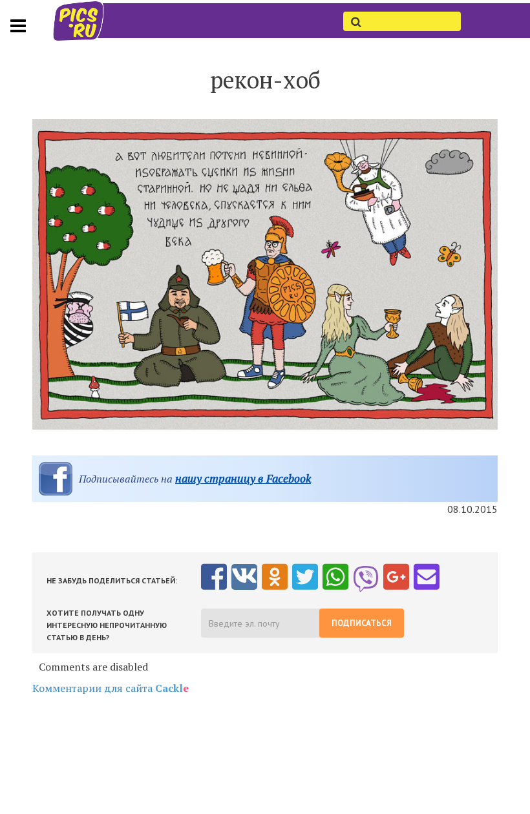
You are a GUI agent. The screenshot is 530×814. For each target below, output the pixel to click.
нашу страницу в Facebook (243, 478)
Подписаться (362, 623)
